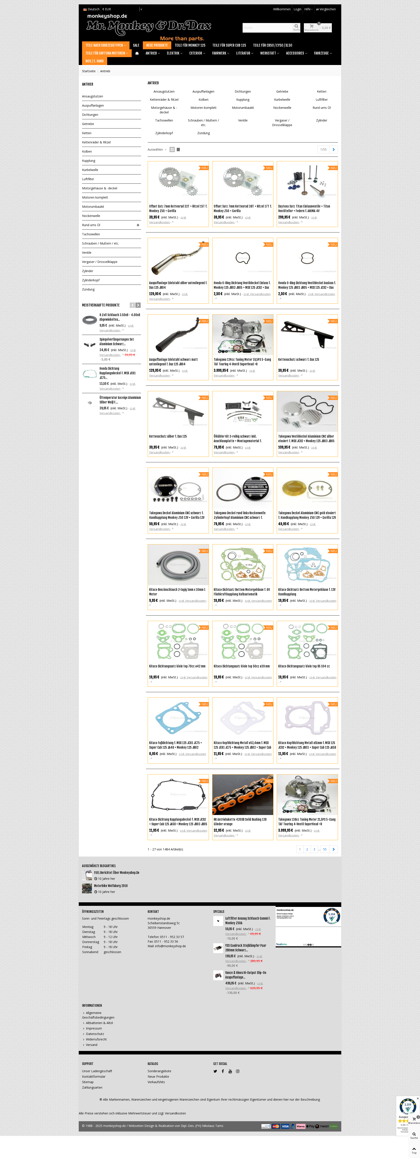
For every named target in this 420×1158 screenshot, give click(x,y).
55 (325, 849)
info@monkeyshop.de (170, 946)
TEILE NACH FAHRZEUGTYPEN (104, 45)
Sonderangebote (159, 1071)
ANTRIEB (151, 53)
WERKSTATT (268, 53)
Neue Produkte (157, 45)
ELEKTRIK (173, 53)
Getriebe (88, 124)
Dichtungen (90, 115)
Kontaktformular (93, 1076)
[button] (132, 305)
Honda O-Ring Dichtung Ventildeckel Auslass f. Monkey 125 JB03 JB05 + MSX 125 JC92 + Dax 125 (307, 287)
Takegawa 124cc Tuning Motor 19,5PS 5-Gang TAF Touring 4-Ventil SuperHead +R (242, 362)
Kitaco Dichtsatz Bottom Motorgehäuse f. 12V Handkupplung (306, 592)
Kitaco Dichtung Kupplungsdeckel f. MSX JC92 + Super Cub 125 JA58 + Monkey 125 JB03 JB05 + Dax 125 (178, 824)
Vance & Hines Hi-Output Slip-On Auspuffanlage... (245, 975)
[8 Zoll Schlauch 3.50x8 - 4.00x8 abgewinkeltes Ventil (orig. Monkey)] (89, 320)
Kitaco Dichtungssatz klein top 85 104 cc (304, 666)
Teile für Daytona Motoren (105, 53)
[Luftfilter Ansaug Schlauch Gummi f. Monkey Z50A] (218, 921)
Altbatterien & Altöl (99, 1023)
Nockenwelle (91, 216)
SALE (136, 45)
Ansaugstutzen (92, 96)
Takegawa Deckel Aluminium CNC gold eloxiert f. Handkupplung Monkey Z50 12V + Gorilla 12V (307, 515)
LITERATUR (243, 53)
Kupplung (88, 160)
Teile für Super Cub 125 (229, 45)
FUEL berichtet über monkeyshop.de (116, 873)
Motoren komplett (95, 197)
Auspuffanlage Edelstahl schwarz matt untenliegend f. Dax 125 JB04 (173, 362)
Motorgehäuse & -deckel (99, 188)
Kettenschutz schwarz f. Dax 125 (298, 359)
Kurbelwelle (90, 170)
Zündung (88, 289)
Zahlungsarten (92, 1087)
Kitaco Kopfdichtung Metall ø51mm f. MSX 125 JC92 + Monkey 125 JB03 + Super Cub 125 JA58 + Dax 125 (307, 747)
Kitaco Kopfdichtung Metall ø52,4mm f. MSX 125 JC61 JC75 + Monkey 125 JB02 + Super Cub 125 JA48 (242, 747)
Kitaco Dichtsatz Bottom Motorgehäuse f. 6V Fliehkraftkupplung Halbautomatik (242, 592)
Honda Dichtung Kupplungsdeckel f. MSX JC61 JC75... (118, 373)
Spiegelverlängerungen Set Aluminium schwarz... (117, 342)
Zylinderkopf (91, 280)
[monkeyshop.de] (148, 27)
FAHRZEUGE (321, 53)
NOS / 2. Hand (95, 61)
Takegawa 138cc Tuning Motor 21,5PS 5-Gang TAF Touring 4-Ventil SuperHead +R (307, 822)
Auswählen (156, 149)
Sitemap (88, 1082)
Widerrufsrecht (96, 1039)
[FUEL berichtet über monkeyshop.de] (87, 875)
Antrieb (87, 84)
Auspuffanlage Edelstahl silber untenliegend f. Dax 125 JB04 (178, 285)
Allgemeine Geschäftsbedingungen (98, 1015)
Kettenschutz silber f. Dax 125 (168, 436)
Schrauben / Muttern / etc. (100, 243)
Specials (218, 911)
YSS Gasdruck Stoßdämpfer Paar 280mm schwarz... (245, 948)
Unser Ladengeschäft (97, 1071)
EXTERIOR (195, 53)
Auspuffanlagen (93, 105)
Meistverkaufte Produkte (101, 305)
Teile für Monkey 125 (190, 45)
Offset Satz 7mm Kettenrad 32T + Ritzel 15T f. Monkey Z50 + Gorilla (178, 208)
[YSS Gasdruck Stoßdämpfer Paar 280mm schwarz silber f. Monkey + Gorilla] (218, 948)
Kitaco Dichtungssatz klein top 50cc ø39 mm (242, 666)
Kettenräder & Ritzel (96, 142)
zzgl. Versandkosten (257, 294)
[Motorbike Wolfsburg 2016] (87, 888)
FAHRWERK (219, 53)
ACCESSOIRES (295, 53)
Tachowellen (91, 234)
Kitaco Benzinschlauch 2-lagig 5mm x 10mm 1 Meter (177, 592)
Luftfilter (88, 179)
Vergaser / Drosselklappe (99, 262)
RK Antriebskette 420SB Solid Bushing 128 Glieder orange (240, 822)
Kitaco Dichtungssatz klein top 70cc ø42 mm (177, 666)
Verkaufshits (156, 1082)
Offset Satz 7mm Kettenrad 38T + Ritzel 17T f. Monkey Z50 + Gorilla (243, 208)
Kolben (87, 151)
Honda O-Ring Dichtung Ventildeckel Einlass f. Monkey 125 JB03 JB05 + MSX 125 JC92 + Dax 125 (242, 287)
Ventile (86, 252)
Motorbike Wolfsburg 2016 (111, 886)
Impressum (94, 1028)
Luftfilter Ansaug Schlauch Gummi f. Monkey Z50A (247, 921)
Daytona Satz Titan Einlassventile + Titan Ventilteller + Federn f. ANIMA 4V (304, 208)
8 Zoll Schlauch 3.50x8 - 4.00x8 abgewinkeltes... (120, 317)
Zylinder (87, 271)
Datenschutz (95, 1034)
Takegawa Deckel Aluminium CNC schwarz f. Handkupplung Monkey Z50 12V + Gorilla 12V (176, 515)
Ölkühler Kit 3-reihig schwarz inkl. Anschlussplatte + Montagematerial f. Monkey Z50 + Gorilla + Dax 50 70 (238, 441)
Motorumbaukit (93, 206)
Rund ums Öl (91, 225)
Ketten (86, 133)
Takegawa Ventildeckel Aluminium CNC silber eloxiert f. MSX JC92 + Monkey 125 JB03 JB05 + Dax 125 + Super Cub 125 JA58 (306, 441)
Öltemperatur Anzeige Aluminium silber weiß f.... (120, 400)
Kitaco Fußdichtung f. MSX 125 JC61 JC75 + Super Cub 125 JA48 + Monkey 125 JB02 (175, 745)
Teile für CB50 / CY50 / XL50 (272, 45)
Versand (91, 1045)
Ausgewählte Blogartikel (99, 866)
